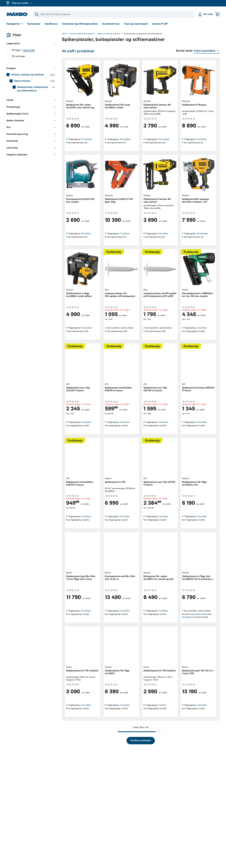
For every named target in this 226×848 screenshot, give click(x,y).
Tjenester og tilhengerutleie (80, 24)
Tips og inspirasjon (136, 24)
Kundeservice (110, 24)
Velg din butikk (20, 3)
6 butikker (86, 422)
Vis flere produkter (140, 740)
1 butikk (162, 705)
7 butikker (125, 233)
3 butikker (202, 516)
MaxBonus (51, 24)
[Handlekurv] (217, 14)
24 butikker (164, 139)
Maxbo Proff (159, 24)
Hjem (64, 34)
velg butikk (29, 50)
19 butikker (125, 139)
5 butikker (163, 422)
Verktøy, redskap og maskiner (82, 34)
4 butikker (202, 327)
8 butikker (86, 233)
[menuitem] (31, 75)
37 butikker (86, 139)
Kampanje (33, 24)
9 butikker (202, 139)
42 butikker (86, 327)
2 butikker (125, 422)
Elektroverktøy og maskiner (109, 34)
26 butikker (202, 233)
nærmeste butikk (198, 614)
